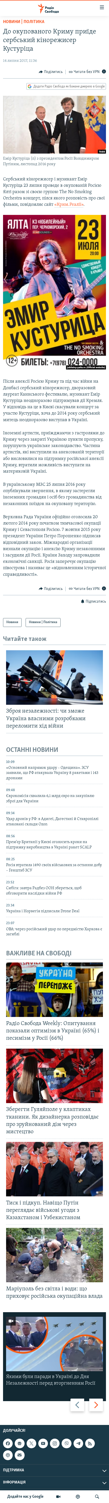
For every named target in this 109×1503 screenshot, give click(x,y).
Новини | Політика (23, 22)
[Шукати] (97, 1496)
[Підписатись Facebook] (8, 1443)
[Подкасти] (77, 1496)
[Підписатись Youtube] (43, 1443)
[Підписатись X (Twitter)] (31, 1443)
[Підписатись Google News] (19, 1443)
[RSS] (90, 1443)
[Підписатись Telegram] (78, 1443)
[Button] (51, 72)
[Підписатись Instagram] (55, 1443)
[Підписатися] (19, 1455)
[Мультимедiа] (58, 1496)
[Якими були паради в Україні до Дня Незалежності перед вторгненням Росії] (54, 1344)
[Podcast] (8, 1455)
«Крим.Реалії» (68, 204)
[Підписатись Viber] (66, 1443)
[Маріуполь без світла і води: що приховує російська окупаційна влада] (54, 1255)
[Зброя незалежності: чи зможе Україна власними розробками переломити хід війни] (54, 677)
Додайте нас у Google (25, 1497)
